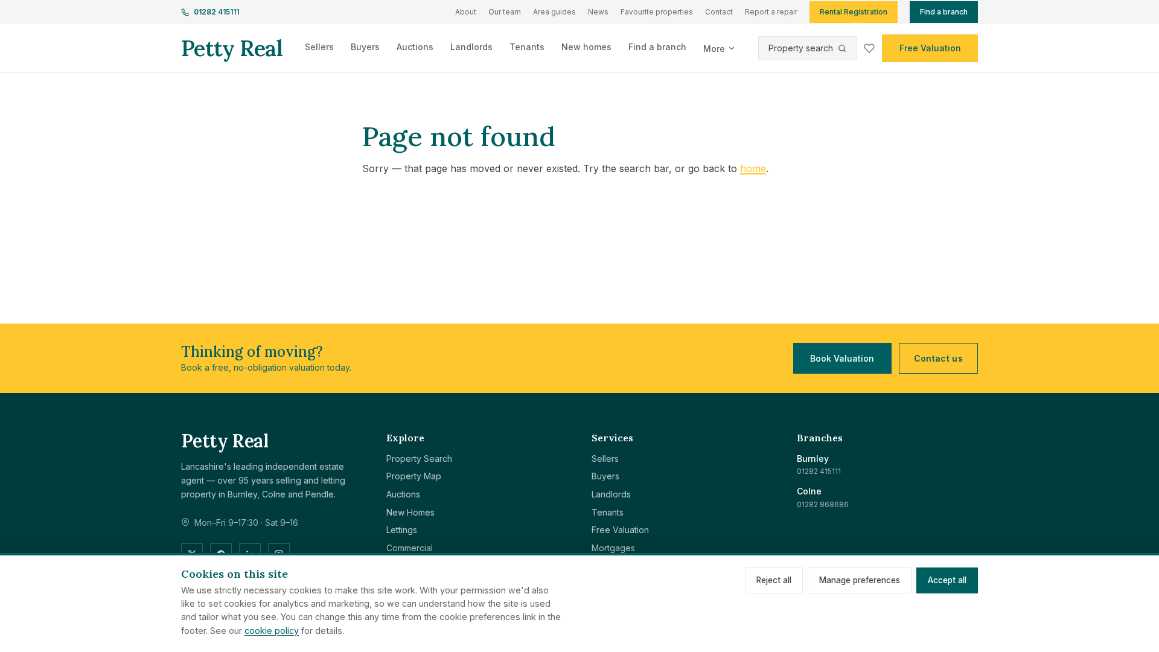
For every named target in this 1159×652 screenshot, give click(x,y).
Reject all (773, 580)
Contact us (938, 358)
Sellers (319, 47)
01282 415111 (216, 11)
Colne (809, 491)
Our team (504, 11)
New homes (586, 47)
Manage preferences (859, 580)
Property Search (419, 458)
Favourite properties (657, 11)
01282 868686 (823, 504)
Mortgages (613, 548)
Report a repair (771, 11)
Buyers (365, 47)
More (714, 48)
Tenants (526, 47)
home (753, 168)
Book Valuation (842, 358)
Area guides (554, 11)
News (598, 11)
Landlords (471, 47)
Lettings (401, 530)
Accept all (947, 580)
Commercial (409, 548)
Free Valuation (930, 48)
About (465, 11)
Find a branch (944, 11)
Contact (719, 11)
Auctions (415, 47)
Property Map (413, 476)
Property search (800, 48)
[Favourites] (869, 48)
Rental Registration (853, 11)
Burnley (813, 458)
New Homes (410, 512)
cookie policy (271, 630)
